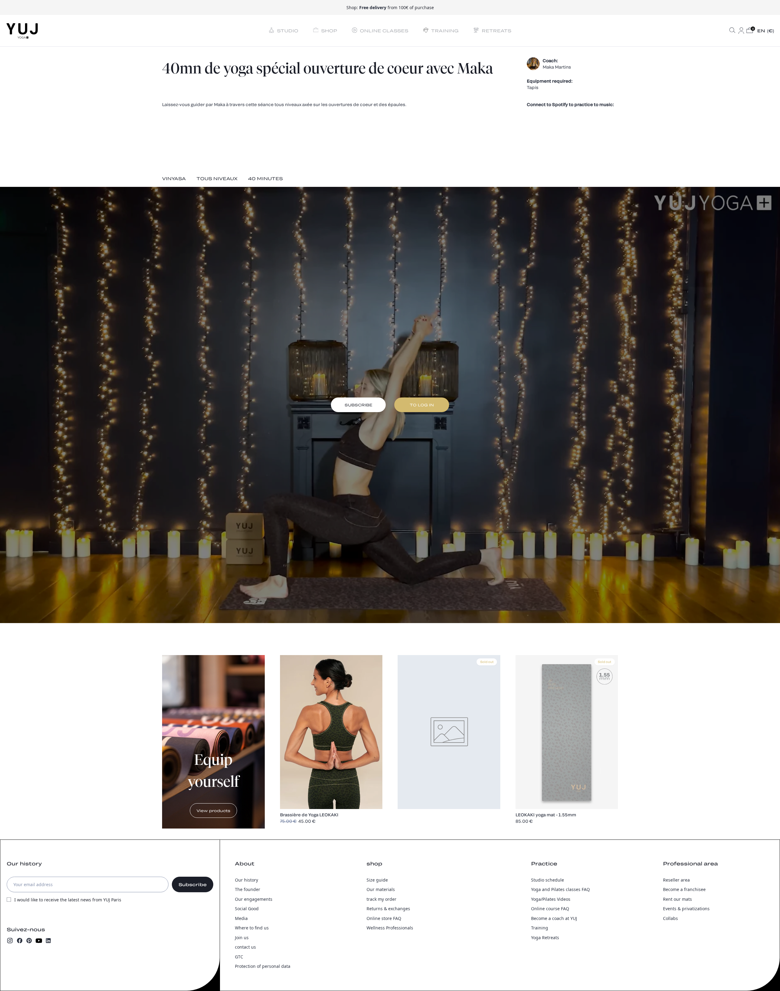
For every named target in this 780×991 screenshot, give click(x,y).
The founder (247, 889)
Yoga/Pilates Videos (550, 899)
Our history (246, 880)
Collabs (670, 918)
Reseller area (676, 880)
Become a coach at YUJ (554, 918)
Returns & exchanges (388, 908)
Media (241, 918)
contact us (245, 947)
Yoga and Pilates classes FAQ (560, 889)
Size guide (377, 880)
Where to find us (252, 928)
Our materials (381, 889)
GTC (239, 957)
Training (539, 928)
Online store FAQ (384, 918)
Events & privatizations (686, 908)
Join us (242, 937)
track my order (381, 899)
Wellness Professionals (390, 928)
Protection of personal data (262, 966)
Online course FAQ (550, 908)
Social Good (247, 908)
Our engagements (253, 899)
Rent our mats (677, 899)
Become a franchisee (684, 889)
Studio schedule (547, 880)
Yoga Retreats (545, 937)
